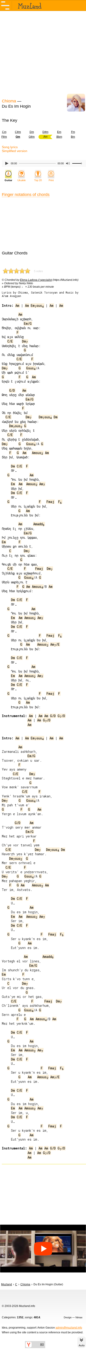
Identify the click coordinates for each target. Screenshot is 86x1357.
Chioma (9, 101)
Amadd (38, 524)
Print (51, 180)
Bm (73, 136)
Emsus (37, 305)
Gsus (31, 368)
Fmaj (50, 502)
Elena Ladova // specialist (36, 280)
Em (59, 132)
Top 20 (38, 180)
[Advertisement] (43, 54)
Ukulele (21, 180)
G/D (12, 390)
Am (17, 305)
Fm (73, 132)
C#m (18, 132)
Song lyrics (10, 147)
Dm (32, 132)
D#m (45, 132)
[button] (43, 1249)
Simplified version (14, 151)
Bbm (59, 136)
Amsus (37, 453)
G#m (32, 136)
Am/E (55, 644)
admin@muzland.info (68, 1327)
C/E (10, 341)
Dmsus (45, 417)
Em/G (28, 323)
